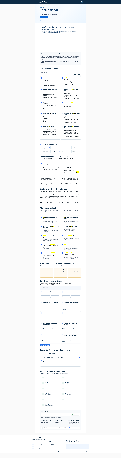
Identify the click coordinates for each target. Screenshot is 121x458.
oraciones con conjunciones (65, 199)
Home (40, 5)
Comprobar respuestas (45, 345)
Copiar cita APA (75, 414)
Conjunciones (50, 5)
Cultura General (73, 1)
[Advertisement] (60, 42)
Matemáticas (60, 1)
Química (67, 1)
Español (51, 1)
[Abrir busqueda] (82, 2)
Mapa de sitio (86, 451)
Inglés (55, 1)
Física (64, 1)
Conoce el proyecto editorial (73, 425)
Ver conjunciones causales (69, 175)
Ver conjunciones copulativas (49, 171)
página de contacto (72, 427)
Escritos (78, 1)
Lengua (43, 5)
